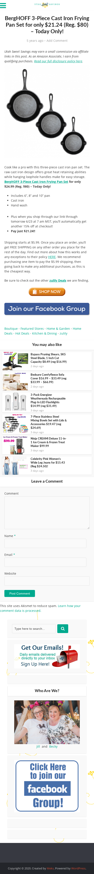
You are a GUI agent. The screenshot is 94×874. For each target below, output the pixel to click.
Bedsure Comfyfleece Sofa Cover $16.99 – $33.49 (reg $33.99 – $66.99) (48, 378)
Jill (38, 746)
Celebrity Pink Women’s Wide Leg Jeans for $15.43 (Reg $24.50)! (48, 463)
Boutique (11, 328)
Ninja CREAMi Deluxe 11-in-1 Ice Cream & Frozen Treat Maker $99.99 (48, 442)
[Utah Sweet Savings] (47, 5)
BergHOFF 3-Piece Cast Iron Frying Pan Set (36, 182)
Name (10, 536)
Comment (11, 493)
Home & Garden (58, 328)
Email (9, 555)
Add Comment (57, 41)
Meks (50, 868)
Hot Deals (22, 333)
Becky (53, 746)
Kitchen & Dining (44, 333)
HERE (52, 257)
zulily (63, 333)
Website (10, 573)
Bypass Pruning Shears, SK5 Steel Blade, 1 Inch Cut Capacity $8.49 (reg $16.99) (49, 358)
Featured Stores (32, 328)
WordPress (78, 868)
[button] (83, 72)
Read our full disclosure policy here (58, 61)
